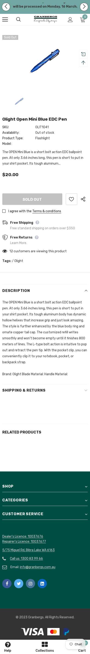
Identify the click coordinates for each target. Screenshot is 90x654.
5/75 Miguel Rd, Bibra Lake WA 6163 (28, 550)
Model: (7, 144)
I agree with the (20, 211)
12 (11, 251)
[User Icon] (70, 19)
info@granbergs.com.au (37, 567)
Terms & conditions (46, 211)
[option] (45, 61)
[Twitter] (18, 583)
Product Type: (12, 138)
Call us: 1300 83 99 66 (26, 559)
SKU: (5, 127)
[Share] (84, 199)
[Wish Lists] (71, 199)
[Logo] (45, 19)
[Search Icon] (23, 19)
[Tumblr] (42, 583)
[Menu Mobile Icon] (5, 19)
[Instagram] (30, 583)
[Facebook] (7, 583)
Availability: (10, 133)
